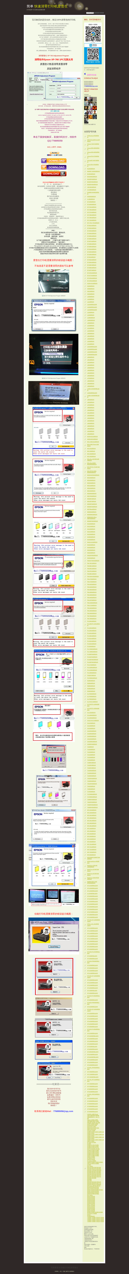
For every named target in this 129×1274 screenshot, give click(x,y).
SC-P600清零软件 (91, 694)
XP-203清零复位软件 (92, 904)
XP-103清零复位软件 (92, 891)
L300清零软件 (90, 333)
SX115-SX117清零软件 (93, 720)
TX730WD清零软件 (92, 797)
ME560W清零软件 (91, 493)
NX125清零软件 (91, 526)
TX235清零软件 (91, 760)
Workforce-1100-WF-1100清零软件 (92, 866)
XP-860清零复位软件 (92, 1103)
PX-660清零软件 (91, 646)
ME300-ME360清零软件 (93, 475)
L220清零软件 (90, 331)
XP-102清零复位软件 (92, 888)
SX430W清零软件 (91, 733)
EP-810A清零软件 (91, 249)
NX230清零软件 (91, 534)
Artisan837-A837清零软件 (93, 161)
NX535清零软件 (91, 552)
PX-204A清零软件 (91, 630)
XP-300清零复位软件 (92, 958)
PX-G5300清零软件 (92, 670)
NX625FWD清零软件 (92, 555)
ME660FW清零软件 (92, 506)
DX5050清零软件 (91, 196)
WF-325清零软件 (91, 831)
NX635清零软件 (91, 558)
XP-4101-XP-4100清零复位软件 (93, 1010)
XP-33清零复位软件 (92, 990)
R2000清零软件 (91, 683)
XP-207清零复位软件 (92, 912)
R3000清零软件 (91, 686)
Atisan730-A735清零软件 (93, 165)
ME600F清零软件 (91, 498)
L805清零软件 (90, 428)
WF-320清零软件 (91, 828)
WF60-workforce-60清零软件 (93, 862)
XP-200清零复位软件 (92, 896)
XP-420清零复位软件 (92, 1013)
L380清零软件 (90, 381)
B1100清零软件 (91, 168)
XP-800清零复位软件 (92, 1089)
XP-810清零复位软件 (92, 1091)
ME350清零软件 (91, 483)
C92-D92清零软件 (91, 187)
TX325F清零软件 (91, 768)
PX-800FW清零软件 (92, 654)
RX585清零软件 (91, 688)
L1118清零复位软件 (92, 307)
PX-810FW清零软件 (92, 657)
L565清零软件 (90, 418)
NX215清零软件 (91, 531)
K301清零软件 (90, 291)
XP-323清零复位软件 (92, 985)
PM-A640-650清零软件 (93, 576)
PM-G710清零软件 (92, 605)
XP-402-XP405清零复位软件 (93, 1003)
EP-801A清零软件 (91, 225)
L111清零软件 (90, 302)
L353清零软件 (90, 362)
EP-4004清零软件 (91, 204)
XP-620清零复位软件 (92, 1062)
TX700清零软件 (91, 791)
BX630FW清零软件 (92, 179)
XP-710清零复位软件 (92, 1074)
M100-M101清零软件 (92, 436)
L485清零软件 (90, 407)
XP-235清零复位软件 (92, 946)
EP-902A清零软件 (91, 259)
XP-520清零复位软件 (92, 1038)
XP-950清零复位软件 (92, 1109)
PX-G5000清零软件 (92, 667)
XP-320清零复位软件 (92, 980)
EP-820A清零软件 (91, 252)
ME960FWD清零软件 (92, 521)
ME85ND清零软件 (91, 512)
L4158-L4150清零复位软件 (93, 389)
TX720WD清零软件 (92, 794)
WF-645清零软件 (91, 841)
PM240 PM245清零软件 (93, 560)
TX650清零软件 (91, 789)
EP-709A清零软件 (91, 217)
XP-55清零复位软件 (92, 1046)
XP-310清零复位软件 (92, 970)
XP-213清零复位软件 (92, 930)
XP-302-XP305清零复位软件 (93, 962)
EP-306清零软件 (91, 202)
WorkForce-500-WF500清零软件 (93, 878)
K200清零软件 (90, 286)
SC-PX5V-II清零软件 (92, 701)
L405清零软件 (90, 399)
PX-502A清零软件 (91, 641)
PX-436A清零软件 (91, 636)
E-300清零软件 (91, 199)
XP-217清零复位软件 (92, 938)
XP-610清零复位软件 (92, 1054)
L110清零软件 (90, 299)
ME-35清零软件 (91, 451)
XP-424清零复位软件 (92, 1021)
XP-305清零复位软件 (92, 968)
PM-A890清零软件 (92, 592)
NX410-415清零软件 (92, 542)
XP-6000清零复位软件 (92, 1052)
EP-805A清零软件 (91, 236)
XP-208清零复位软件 (92, 914)
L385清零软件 (90, 386)
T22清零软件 (90, 747)
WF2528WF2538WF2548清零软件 (93, 858)
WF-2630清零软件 (91, 812)
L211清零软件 (90, 328)
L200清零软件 (90, 323)
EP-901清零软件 (91, 257)
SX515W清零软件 (91, 739)
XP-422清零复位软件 (92, 1016)
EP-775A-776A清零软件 (93, 223)
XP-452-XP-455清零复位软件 (93, 1030)
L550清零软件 (90, 410)
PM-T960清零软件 (91, 616)
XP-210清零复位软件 (92, 917)
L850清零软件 (90, 434)
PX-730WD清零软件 (92, 651)
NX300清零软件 (91, 537)
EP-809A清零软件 (91, 246)
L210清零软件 (90, 325)
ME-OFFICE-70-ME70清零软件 (93, 467)
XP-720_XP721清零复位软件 (93, 1080)
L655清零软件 (90, 423)
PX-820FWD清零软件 (92, 659)
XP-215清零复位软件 (92, 936)
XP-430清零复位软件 (92, 1026)
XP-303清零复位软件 (92, 965)
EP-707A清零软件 (91, 212)
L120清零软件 (90, 312)
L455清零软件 (90, 402)
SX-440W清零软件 (92, 715)
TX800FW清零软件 (92, 799)
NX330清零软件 (91, 539)
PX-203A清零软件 (91, 628)
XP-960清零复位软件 (92, 1111)
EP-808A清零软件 (91, 244)
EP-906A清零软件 (91, 267)
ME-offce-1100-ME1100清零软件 (93, 459)
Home (56, 1271)
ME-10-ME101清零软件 (93, 442)
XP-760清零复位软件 (92, 1086)
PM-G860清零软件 (92, 613)
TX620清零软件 (91, 786)
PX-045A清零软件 (91, 621)
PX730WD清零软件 (92, 678)
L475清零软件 (90, 405)
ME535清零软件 (91, 491)
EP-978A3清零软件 (92, 278)
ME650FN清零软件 (92, 504)
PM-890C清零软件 (92, 566)
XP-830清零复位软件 (92, 1098)
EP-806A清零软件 (91, 238)
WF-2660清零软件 (91, 823)
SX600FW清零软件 (92, 744)
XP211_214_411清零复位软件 (93, 924)
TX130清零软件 (91, 752)
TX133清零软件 (91, 754)
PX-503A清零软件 (91, 644)
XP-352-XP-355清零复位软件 (93, 996)
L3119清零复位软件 (92, 352)
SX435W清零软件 (91, 736)
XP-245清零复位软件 (92, 949)
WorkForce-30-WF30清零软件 (93, 870)
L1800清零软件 (91, 320)
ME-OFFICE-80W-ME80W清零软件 (92, 472)
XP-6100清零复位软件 (92, 1057)
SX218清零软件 (91, 728)
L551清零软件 (90, 413)
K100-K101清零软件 (92, 283)
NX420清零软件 (91, 545)
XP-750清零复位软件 (92, 1083)
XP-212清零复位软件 (92, 928)
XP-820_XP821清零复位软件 (93, 1095)
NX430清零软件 (91, 547)
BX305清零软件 (91, 174)
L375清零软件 (90, 378)
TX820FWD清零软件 (92, 805)
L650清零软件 (90, 420)
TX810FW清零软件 (92, 802)
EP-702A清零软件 (91, 207)
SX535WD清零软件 (92, 741)
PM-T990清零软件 (91, 618)
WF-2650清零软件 (91, 818)
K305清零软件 (90, 294)
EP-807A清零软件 (91, 241)
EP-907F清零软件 (91, 270)
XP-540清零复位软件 (92, 1044)
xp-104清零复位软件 (92, 893)
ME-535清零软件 (91, 456)
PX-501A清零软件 (91, 638)
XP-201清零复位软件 (92, 899)
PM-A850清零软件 (92, 589)
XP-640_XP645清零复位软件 (93, 1068)
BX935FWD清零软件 (92, 184)
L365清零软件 (90, 375)
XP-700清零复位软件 (92, 1071)
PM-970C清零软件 (92, 571)
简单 (47, 6)
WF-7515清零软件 (91, 849)
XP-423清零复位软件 (92, 1018)
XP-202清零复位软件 (92, 901)
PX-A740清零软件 (91, 665)
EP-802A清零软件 (91, 228)
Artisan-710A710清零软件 (93, 144)
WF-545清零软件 (91, 833)
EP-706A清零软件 (91, 209)
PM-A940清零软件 (92, 597)
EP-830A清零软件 (91, 254)
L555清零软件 (90, 415)
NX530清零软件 (91, 550)
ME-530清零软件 (91, 454)
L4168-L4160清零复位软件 (93, 396)
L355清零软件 (90, 365)
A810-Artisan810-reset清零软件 (93, 140)
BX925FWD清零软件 (92, 182)
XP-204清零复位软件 (92, 906)
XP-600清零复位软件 (92, 1049)
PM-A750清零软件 (92, 581)
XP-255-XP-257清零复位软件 (93, 952)
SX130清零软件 (91, 725)
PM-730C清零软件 (92, 563)
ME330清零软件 (91, 477)
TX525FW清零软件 (92, 778)
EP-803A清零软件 (91, 230)
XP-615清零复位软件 (92, 1059)
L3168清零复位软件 (92, 354)
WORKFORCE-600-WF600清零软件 (92, 882)
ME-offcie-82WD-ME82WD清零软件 (92, 463)
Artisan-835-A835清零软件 (93, 153)
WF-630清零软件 (91, 836)
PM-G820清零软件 (92, 608)
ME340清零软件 (91, 480)
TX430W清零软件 (91, 773)
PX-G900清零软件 (91, 672)
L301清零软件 (90, 336)
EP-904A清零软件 (91, 262)
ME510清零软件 (91, 485)
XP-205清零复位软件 (92, 909)
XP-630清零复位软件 (92, 1065)
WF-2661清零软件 (91, 826)
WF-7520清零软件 (91, 852)
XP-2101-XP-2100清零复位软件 (93, 920)
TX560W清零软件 (91, 781)
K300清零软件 (90, 288)
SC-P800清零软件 (91, 699)
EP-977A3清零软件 (92, 275)
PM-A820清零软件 (92, 584)
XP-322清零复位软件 (92, 982)
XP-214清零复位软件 (92, 933)
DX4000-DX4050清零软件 (93, 193)
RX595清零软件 (91, 691)
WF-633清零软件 (91, 839)
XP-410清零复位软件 (92, 1006)
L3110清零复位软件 (92, 346)
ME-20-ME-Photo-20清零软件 (93, 445)
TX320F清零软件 (91, 765)
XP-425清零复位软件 (92, 1024)
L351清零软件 (90, 360)
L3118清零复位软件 (92, 349)
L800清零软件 (90, 426)
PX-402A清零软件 (91, 633)
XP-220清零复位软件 (92, 941)
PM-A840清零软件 (92, 587)
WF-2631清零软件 (91, 815)
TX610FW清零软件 (92, 783)
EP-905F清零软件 (91, 265)
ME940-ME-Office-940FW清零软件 (92, 518)
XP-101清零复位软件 (92, 885)
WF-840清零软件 (91, 855)
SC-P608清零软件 (91, 696)
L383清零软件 (90, 383)
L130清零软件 (90, 315)
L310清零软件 (90, 341)
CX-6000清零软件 (91, 189)
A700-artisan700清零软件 (93, 136)
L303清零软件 (90, 338)
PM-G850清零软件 (92, 610)
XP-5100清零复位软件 (92, 1036)
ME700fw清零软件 (92, 509)
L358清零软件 (90, 367)
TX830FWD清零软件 (92, 807)
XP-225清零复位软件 (92, 944)
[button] (92, 96)
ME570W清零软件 (91, 496)
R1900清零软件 (91, 680)
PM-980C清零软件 (92, 574)
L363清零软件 (90, 373)
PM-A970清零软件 (92, 600)
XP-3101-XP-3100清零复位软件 (93, 976)
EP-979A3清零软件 (92, 281)
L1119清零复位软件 (92, 309)
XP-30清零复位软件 (92, 956)
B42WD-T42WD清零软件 (93, 171)
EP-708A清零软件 (91, 215)
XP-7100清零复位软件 (92, 1077)
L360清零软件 (90, 370)
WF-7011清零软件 (91, 844)
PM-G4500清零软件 (92, 603)
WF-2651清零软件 (91, 820)
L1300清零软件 (91, 317)
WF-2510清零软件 (91, 810)
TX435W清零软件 (91, 776)
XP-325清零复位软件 (92, 988)
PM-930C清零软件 (92, 568)
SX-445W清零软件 (92, 718)
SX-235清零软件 (91, 712)
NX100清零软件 (91, 524)
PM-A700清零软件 (92, 579)
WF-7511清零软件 (91, 847)
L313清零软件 (90, 344)
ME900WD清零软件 (92, 514)
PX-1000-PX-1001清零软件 (93, 624)
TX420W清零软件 (91, 770)
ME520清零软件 (91, 488)
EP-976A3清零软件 (92, 273)
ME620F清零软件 (91, 501)
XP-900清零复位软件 (92, 1106)
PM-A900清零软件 (92, 595)
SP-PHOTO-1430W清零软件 (93, 705)
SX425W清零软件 (91, 731)
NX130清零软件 (91, 529)
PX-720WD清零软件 (92, 649)
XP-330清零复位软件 (92, 993)
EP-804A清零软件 (91, 233)
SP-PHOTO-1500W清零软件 (93, 709)
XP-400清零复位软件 (92, 1000)
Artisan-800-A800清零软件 (93, 148)
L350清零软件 (90, 357)
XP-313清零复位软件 (92, 973)
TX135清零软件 (91, 757)
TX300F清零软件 (91, 762)
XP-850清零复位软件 (92, 1101)
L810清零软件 (90, 431)
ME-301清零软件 (91, 448)
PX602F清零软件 (91, 675)
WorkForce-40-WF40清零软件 (93, 874)
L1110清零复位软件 (92, 304)
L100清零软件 (90, 296)
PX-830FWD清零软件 (92, 662)
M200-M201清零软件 (92, 439)
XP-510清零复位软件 (92, 1033)
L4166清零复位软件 (92, 393)
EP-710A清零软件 (91, 220)
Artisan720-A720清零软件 (93, 157)
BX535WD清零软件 (92, 176)
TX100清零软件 (91, 749)
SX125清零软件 (91, 723)
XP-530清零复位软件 (92, 1041)
